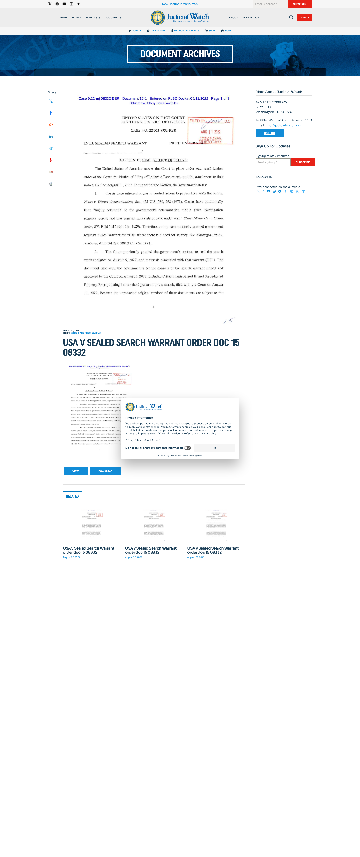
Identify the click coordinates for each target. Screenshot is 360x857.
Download (105, 471)
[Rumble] (298, 191)
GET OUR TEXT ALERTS (186, 30)
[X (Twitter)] (258, 191)
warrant (96, 333)
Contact (269, 133)
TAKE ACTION (157, 30)
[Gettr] (286, 191)
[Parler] (292, 191)
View (76, 471)
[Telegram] (280, 191)
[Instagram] (274, 191)
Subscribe (300, 4)
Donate (304, 17)
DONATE (136, 30)
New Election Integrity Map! (180, 4)
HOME (228, 30)
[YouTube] (269, 191)
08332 (74, 333)
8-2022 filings (85, 333)
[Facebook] (263, 191)
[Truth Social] (303, 191)
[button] (50, 17)
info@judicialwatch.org (283, 125)
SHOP (212, 30)
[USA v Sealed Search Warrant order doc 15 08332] (92, 525)
